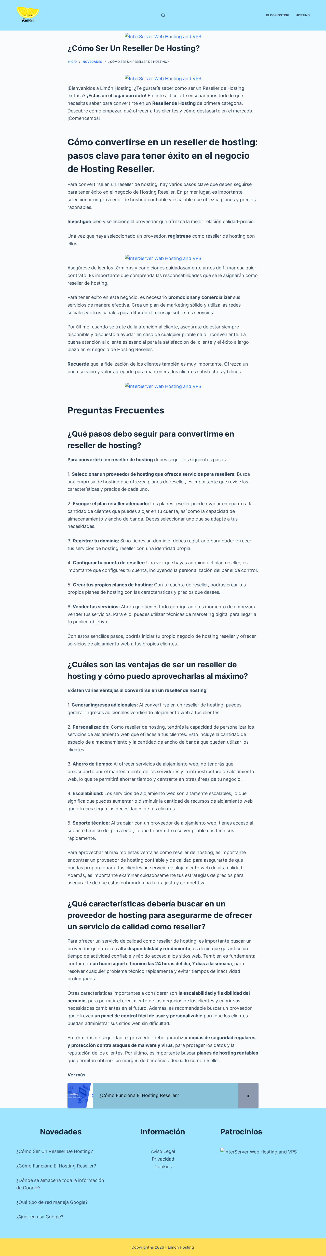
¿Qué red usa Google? (39, 1216)
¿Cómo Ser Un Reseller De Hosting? (54, 1151)
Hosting (303, 15)
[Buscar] (163, 15)
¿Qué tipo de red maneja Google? (52, 1202)
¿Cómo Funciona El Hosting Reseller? (56, 1165)
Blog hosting (277, 15)
